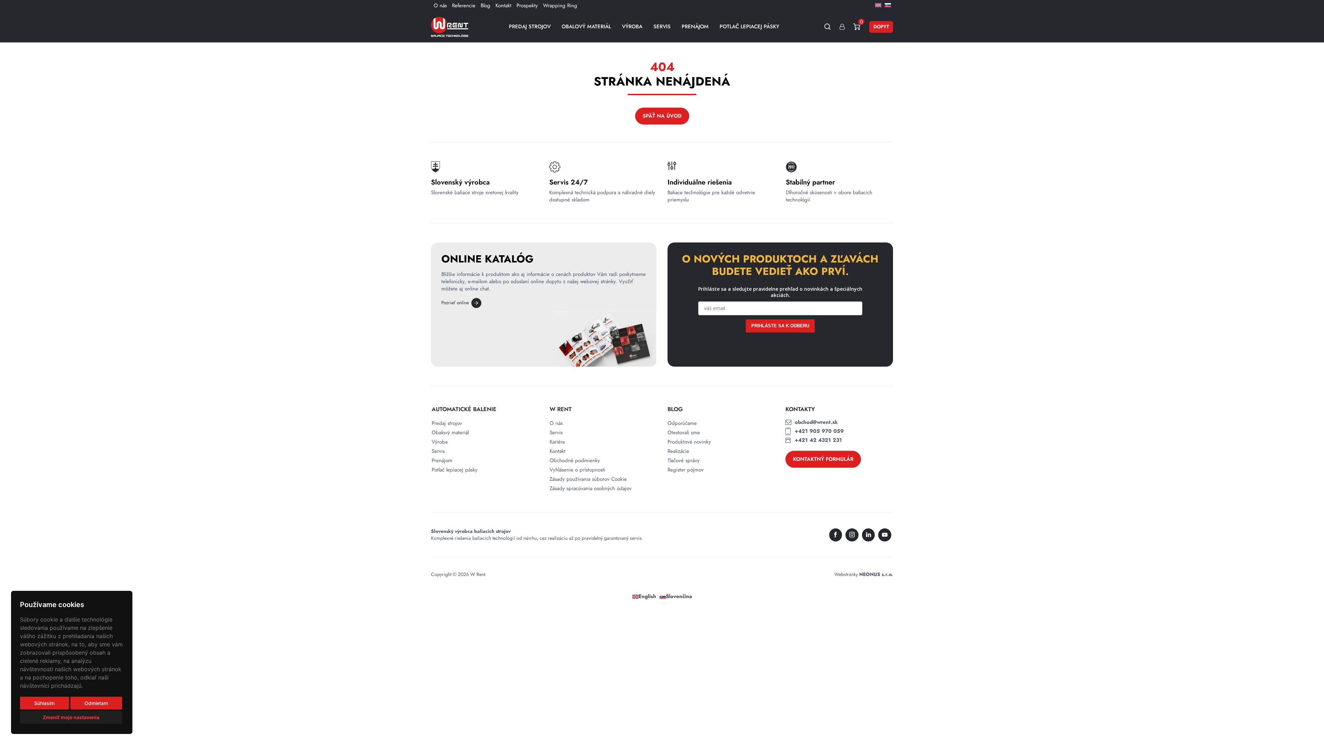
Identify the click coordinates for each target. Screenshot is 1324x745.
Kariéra (557, 442)
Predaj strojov (530, 26)
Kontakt (503, 5)
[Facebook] (835, 535)
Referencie (463, 5)
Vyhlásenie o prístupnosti (577, 470)
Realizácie (678, 451)
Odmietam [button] (96, 703)
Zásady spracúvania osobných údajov (591, 488)
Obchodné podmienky (575, 460)
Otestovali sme (684, 432)
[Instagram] (852, 535)
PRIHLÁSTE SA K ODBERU (780, 325)
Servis (662, 26)
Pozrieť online (455, 302)
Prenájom (695, 26)
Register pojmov (686, 470)
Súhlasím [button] (44, 703)
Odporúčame (682, 423)
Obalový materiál (586, 26)
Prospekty (527, 5)
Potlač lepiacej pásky (749, 26)
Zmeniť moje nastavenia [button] (71, 717)
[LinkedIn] (868, 535)
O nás (440, 5)
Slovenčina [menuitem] (679, 596)
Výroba (632, 26)
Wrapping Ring (560, 5)
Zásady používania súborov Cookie (588, 479)
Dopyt (881, 26)
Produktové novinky (689, 442)
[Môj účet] (842, 26)
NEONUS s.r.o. (876, 574)
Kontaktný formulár (823, 459)
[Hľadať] (827, 26)
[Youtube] (884, 535)
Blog (485, 5)
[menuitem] (878, 4)
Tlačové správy (684, 460)
